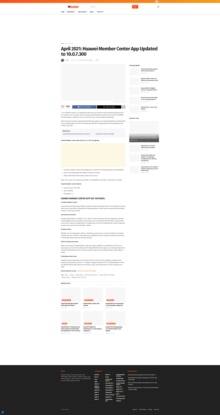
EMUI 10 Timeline (97, 387)
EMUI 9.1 (107, 374)
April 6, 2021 (74, 60)
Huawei (63, 112)
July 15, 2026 (64, 307)
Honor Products (110, 394)
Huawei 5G (108, 397)
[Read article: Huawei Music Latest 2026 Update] (93, 295)
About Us (135, 409)
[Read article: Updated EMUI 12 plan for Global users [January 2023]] (134, 81)
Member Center (66, 277)
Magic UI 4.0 (119, 391)
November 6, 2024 (88, 333)
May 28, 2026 (87, 307)
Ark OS (96, 377)
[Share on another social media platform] (123, 107)
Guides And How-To (108, 380)
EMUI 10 (97, 384)
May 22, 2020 (134, 140)
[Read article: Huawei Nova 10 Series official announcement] (134, 148)
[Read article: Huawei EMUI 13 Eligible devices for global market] (134, 91)
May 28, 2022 (145, 149)
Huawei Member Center (91, 275)
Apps (66, 275)
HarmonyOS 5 (110, 300)
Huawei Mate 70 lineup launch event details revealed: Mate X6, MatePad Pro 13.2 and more (70, 329)
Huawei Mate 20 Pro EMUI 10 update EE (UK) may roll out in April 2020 (149, 168)
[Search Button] (135, 7)
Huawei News (120, 378)
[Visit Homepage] (73, 6)
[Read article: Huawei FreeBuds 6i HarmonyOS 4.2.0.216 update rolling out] (93, 318)
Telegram (93, 271)
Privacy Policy (142, 409)
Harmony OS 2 (109, 383)
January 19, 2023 (145, 82)
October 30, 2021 (146, 162)
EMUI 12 (97, 394)
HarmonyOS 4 (88, 323)
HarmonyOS (71, 12)
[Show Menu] (158, 6)
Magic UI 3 (119, 387)
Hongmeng (108, 392)
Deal (96, 379)
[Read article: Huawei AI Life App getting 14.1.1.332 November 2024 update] (115, 318)
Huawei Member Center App (106, 275)
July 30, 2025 (109, 307)
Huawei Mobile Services (120, 375)
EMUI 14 (97, 399)
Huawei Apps (79, 275)
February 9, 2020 (145, 172)
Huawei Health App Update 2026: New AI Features (76, 134)
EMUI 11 (97, 392)
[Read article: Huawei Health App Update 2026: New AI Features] (71, 295)
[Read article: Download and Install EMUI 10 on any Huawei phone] (134, 100)
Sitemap (150, 409)
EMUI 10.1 (97, 390)
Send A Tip (100, 12)
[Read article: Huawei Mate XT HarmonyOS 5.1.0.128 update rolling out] (115, 295)
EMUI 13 (97, 397)
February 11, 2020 (146, 101)
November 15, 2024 (66, 333)
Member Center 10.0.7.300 (79, 277)
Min (67, 60)
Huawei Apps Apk (69, 43)
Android (97, 374)
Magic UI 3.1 (119, 389)
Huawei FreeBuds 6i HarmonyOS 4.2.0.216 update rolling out (92, 329)
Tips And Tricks (120, 396)
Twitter (86, 271)
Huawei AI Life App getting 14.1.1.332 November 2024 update (114, 329)
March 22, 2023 (145, 92)
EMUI (96, 381)
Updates (90, 60)
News (91, 12)
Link (72, 194)
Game (107, 377)
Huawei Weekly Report (120, 383)
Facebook (81, 271)
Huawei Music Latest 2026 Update (105, 134)
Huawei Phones (120, 381)
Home (62, 12)
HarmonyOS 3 (109, 385)
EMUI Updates (82, 12)
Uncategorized (120, 398)
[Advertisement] (110, 29)
